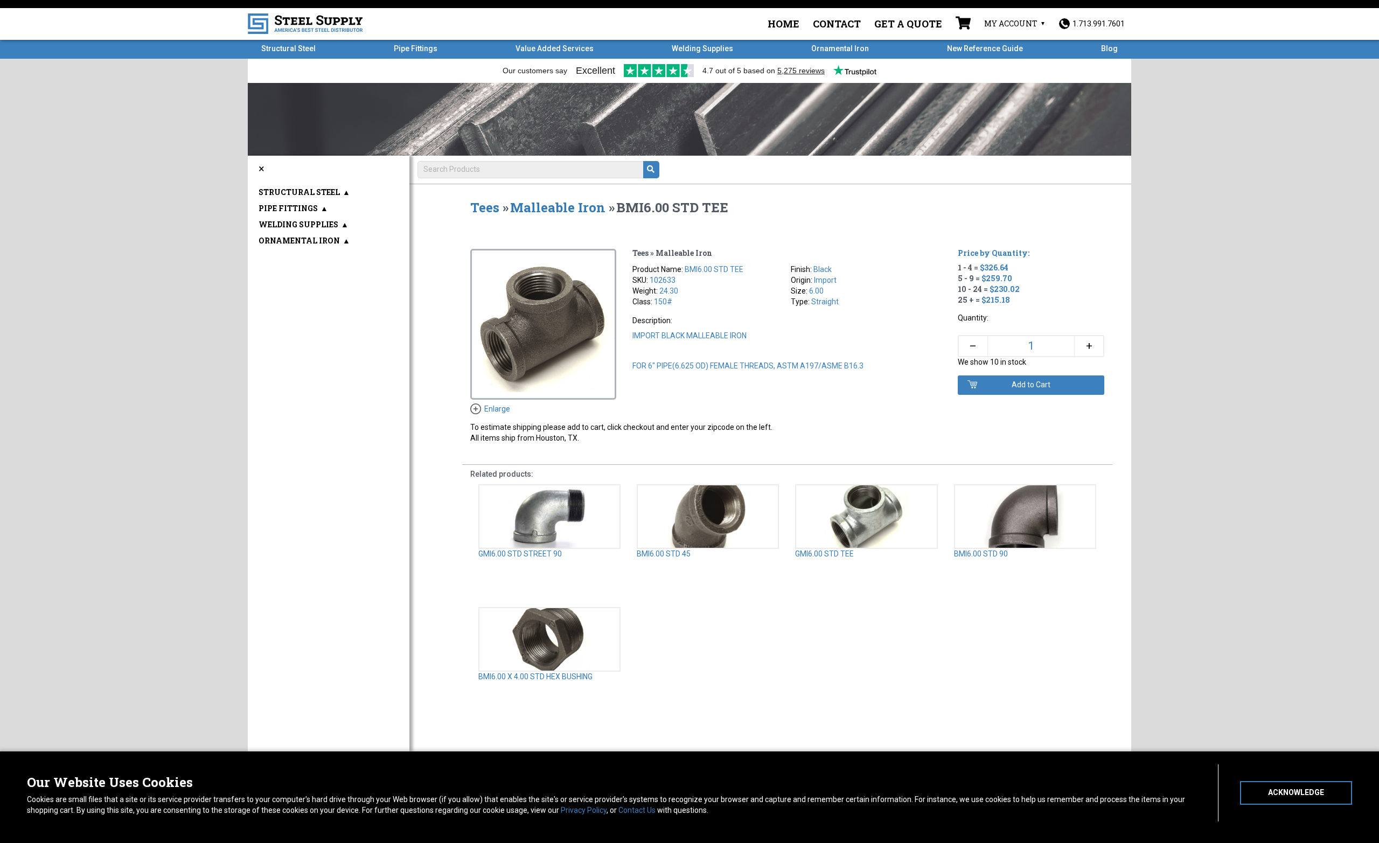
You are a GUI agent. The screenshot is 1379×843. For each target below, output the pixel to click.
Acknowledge (1296, 792)
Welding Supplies (702, 48)
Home (783, 23)
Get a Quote (908, 23)
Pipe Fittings (415, 48)
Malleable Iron (557, 207)
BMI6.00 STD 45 (664, 553)
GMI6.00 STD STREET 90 (520, 553)
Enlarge (497, 409)
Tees (484, 207)
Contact (837, 23)
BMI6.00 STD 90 (981, 553)
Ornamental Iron (840, 48)
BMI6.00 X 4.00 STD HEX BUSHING (535, 676)
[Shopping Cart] (963, 24)
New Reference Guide (985, 48)
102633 (662, 280)
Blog (1109, 48)
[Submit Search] (651, 169)
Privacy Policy (584, 810)
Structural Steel (288, 48)
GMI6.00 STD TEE (824, 553)
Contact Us (637, 810)
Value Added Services (555, 48)
